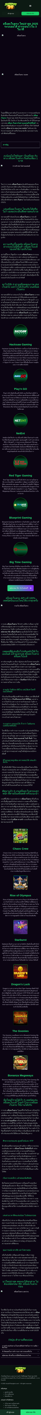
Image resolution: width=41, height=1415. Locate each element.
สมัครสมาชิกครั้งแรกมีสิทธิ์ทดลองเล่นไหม (16, 1355)
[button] (30, 5)
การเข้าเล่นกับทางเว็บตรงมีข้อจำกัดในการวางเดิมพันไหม (19, 1346)
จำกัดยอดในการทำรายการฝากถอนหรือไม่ (17, 1351)
